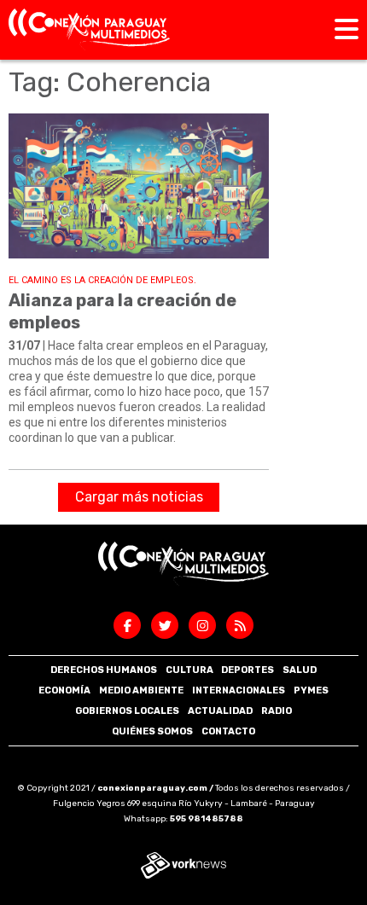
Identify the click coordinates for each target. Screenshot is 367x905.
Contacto (228, 731)
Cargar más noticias (139, 497)
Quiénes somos (152, 731)
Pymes (311, 690)
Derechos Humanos (103, 670)
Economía (64, 690)
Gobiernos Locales (127, 710)
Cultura (189, 670)
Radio (276, 710)
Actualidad (220, 710)
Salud (300, 670)
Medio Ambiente (141, 690)
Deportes (247, 670)
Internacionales (238, 690)
